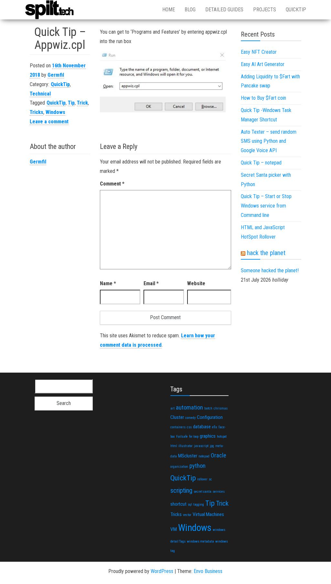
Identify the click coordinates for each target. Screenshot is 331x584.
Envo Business (208, 571)
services (219, 491)
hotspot (222, 436)
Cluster (177, 417)
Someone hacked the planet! (270, 270)
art (172, 408)
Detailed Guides (224, 9)
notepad (203, 456)
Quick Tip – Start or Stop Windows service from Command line (266, 205)
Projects (264, 9)
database (202, 427)
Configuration (210, 417)
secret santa (202, 491)
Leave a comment (49, 121)
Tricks (36, 112)
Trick (82, 103)
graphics (208, 436)
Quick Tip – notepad (261, 163)
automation (189, 407)
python (197, 465)
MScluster (187, 456)
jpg (212, 446)
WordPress (162, 571)
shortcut (178, 504)
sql (190, 504)
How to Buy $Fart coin (263, 98)
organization (179, 467)
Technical (40, 94)
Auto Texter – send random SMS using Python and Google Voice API (268, 141)
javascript (201, 446)
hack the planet (266, 253)
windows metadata (200, 541)
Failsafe (182, 436)
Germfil (56, 75)
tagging (198, 504)
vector (187, 515)
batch (208, 408)
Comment (112, 184)
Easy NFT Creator (259, 52)
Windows (55, 112)
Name (108, 283)
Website (196, 283)
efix (214, 427)
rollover (202, 479)
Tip (71, 103)
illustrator (185, 446)
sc (210, 479)
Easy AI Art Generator (262, 64)
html (173, 446)
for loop (193, 436)
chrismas (221, 408)
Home (168, 9)
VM (173, 529)
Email (151, 283)
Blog (190, 9)
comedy (190, 418)
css (189, 427)
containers (178, 427)
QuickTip (296, 9)
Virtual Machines (208, 514)
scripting (181, 490)
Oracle (218, 455)
